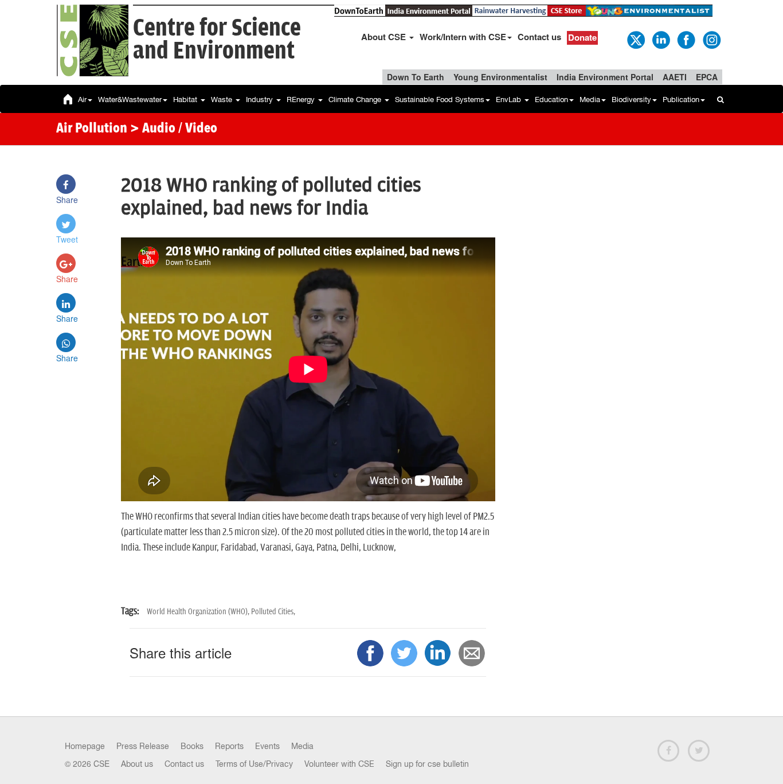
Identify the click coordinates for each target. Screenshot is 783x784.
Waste (222, 99)
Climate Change (355, 99)
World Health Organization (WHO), (199, 612)
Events (267, 746)
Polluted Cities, (273, 612)
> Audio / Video (173, 129)
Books (192, 746)
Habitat (186, 99)
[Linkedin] (660, 39)
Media (590, 99)
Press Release (142, 746)
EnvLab (509, 99)
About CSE (384, 36)
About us (137, 764)
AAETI (675, 77)
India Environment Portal (605, 77)
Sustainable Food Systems (439, 99)
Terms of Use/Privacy (254, 764)
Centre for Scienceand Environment (217, 40)
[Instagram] (710, 39)
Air (82, 99)
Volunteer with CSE (339, 764)
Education (551, 99)
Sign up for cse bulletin (427, 764)
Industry (260, 99)
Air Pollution (91, 129)
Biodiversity (631, 99)
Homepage (85, 746)
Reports (229, 746)
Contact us (539, 36)
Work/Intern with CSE (463, 36)
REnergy (302, 99)
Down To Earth (415, 77)
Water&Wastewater (130, 99)
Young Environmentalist (500, 77)
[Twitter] (635, 39)
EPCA (707, 77)
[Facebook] (685, 39)
